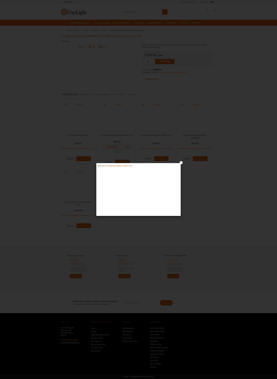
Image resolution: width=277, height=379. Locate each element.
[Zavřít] (181, 162)
